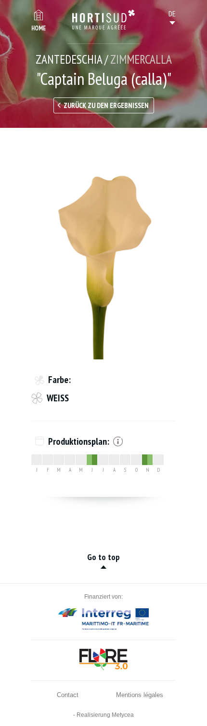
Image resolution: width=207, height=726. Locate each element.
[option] (103, 250)
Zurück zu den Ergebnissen (106, 105)
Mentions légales (139, 695)
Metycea (123, 715)
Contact (67, 695)
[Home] (103, 20)
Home (38, 28)
